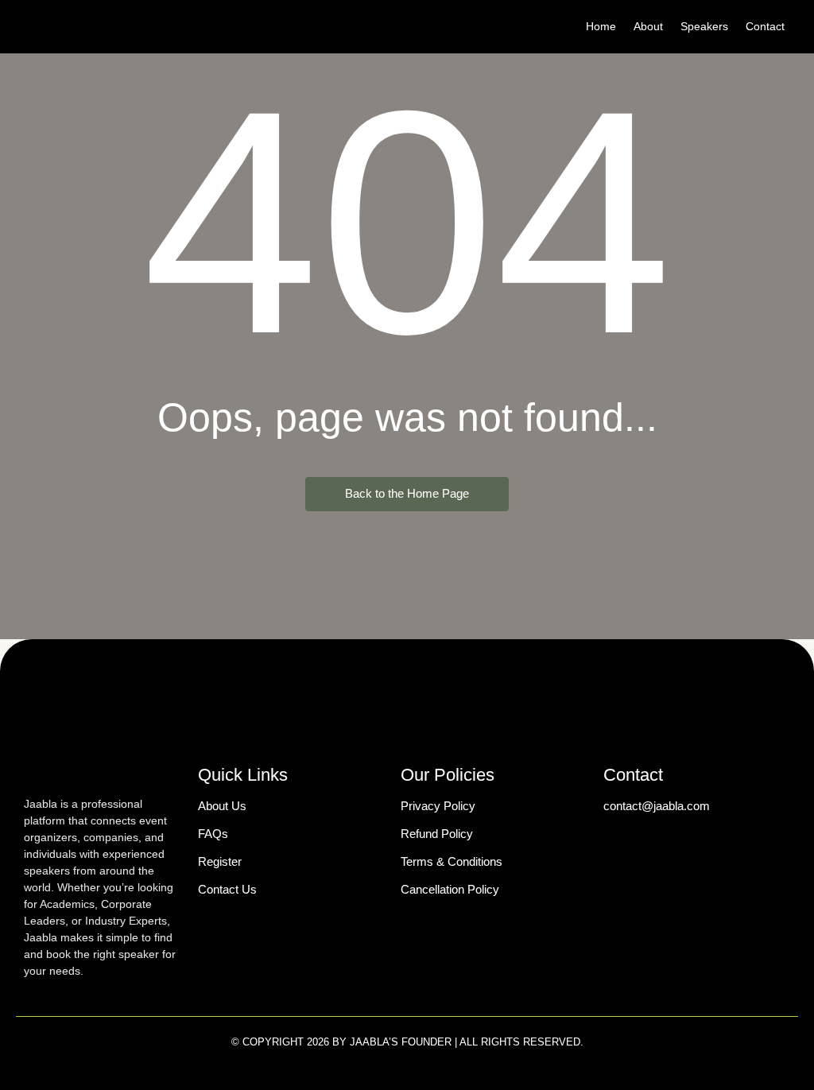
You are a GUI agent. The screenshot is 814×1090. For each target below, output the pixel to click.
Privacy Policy (438, 806)
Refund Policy (437, 833)
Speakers (704, 26)
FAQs (213, 833)
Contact (765, 26)
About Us (222, 806)
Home (601, 26)
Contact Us (227, 889)
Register (220, 861)
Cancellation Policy (450, 889)
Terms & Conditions (451, 861)
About (648, 26)
